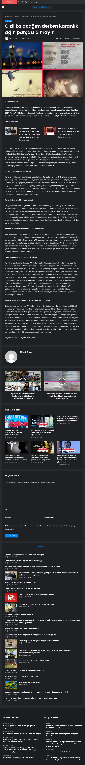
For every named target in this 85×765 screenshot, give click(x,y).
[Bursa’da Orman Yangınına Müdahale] (11, 663)
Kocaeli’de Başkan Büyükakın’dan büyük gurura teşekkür (13, 432)
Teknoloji (17, 16)
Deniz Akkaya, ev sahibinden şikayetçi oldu (22, 588)
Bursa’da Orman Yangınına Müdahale (34, 660)
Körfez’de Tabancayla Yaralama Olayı (20, 582)
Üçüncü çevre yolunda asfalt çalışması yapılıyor (24, 554)
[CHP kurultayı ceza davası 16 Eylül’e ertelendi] (11, 597)
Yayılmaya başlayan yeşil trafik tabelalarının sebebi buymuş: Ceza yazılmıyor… (68, 418)
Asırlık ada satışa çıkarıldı (29, 682)
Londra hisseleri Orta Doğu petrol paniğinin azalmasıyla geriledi (31, 634)
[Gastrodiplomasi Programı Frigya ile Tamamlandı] (11, 643)
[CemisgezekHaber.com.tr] (42, 7)
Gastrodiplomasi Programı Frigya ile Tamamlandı (39, 640)
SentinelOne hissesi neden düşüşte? (19, 614)
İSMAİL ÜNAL (13, 38)
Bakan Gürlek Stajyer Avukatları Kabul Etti (22, 628)
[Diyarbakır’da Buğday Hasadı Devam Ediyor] (11, 607)
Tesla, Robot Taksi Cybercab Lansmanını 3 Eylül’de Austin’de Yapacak (16, 457)
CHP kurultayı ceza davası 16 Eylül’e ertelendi (37, 594)
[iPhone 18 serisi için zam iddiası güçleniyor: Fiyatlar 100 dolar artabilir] (50, 131)
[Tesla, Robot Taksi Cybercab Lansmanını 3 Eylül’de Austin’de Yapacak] (16, 447)
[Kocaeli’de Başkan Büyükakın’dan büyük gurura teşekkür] (16, 421)
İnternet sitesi (49, 517)
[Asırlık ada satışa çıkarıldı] (11, 685)
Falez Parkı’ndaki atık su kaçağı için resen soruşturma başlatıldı (31, 698)
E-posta (8, 517)
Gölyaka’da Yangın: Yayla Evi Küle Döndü (21, 676)
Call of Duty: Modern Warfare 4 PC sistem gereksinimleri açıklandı (40, 457)
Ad (6, 509)
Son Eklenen (42, 546)
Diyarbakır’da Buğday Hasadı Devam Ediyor (36, 604)
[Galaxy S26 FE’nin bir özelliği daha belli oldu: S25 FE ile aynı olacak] (42, 421)
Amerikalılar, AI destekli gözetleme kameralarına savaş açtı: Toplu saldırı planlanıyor (67, 458)
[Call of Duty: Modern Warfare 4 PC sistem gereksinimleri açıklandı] (42, 447)
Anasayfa (9, 16)
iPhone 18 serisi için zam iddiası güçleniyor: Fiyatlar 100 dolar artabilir (68, 131)
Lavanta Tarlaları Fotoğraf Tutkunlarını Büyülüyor (25, 670)
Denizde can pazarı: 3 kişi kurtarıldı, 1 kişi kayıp (23, 560)
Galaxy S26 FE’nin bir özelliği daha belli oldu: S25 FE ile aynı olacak (42, 432)
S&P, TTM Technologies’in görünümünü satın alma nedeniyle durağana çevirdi (36, 692)
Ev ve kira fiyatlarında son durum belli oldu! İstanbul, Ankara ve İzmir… (42, 2)
